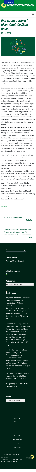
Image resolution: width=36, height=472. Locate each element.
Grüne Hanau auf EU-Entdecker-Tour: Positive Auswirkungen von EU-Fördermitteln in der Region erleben (18, 233)
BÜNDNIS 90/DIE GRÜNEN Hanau (20, 5)
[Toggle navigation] (32, 13)
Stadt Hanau (11, 293)
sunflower (16, 459)
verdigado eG (13, 461)
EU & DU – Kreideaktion (18, 218)
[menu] (9, 2)
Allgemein (4, 206)
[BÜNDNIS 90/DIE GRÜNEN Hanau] (3, 5)
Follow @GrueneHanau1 (15, 261)
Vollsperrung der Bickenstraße (17, 384)
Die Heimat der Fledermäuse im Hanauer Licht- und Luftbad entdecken (17, 376)
